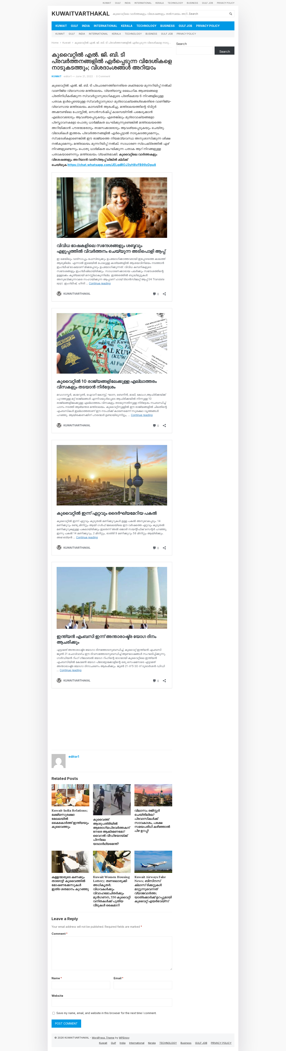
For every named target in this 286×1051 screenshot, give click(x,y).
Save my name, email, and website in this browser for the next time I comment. (106, 1013)
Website (57, 995)
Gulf (118, 3)
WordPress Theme (103, 1037)
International (143, 3)
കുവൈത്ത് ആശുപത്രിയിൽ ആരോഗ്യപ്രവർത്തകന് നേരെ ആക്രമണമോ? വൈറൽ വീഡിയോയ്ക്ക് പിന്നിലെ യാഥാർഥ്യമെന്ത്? (111, 831)
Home (55, 42)
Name (57, 978)
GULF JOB (207, 3)
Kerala (159, 3)
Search (181, 44)
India (128, 3)
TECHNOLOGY (175, 3)
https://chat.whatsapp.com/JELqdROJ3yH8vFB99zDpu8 (112, 165)
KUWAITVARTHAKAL (81, 13)
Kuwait (107, 3)
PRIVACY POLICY (225, 3)
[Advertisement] (112, 719)
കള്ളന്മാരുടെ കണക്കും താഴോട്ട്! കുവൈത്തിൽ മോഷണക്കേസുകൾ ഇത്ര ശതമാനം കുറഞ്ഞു (70, 883)
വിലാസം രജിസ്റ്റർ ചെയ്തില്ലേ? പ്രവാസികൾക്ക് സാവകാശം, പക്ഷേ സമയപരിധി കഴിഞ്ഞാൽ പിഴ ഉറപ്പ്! (152, 820)
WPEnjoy (124, 1037)
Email (118, 978)
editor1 (68, 76)
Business (192, 3)
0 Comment (103, 76)
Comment (60, 933)
